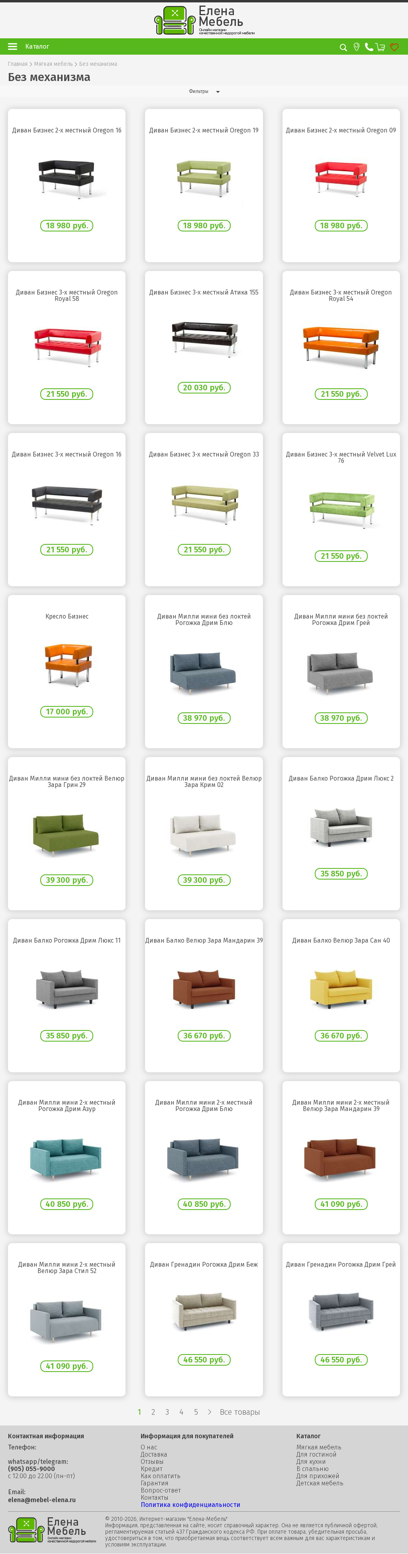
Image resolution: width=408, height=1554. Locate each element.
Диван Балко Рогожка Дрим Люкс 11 (67, 940)
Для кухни (311, 1462)
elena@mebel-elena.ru (42, 1500)
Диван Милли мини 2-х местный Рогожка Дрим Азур (67, 1105)
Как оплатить (160, 1476)
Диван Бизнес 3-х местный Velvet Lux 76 (341, 457)
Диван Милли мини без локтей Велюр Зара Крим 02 (204, 781)
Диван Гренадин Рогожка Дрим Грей (341, 1264)
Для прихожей (317, 1476)
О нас (149, 1447)
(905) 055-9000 (31, 1469)
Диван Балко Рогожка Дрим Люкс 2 (341, 778)
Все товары (240, 1412)
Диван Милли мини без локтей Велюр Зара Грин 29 (66, 781)
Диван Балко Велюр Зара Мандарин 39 (204, 940)
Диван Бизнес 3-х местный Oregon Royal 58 (67, 295)
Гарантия (155, 1483)
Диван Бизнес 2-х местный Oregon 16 (67, 130)
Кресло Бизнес (66, 616)
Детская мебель (319, 1483)
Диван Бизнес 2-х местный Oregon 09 (341, 130)
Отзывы (152, 1462)
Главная (17, 64)
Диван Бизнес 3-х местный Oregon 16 (67, 454)
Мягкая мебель (53, 64)
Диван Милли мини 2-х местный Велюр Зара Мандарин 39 (341, 1105)
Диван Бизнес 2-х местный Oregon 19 (204, 130)
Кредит (152, 1469)
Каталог (37, 46)
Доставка (154, 1454)
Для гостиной (316, 1454)
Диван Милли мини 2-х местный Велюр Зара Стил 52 (67, 1267)
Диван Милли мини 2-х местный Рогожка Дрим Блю (204, 1105)
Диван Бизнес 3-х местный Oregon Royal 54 (341, 295)
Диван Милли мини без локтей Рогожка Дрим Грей (341, 619)
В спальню (312, 1469)
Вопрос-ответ (161, 1490)
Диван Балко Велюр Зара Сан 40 (341, 940)
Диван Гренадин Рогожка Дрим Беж (204, 1264)
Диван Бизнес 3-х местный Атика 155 (204, 292)
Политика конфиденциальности (190, 1505)
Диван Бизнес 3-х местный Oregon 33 (204, 454)
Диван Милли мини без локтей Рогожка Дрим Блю (204, 619)
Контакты (155, 1498)
